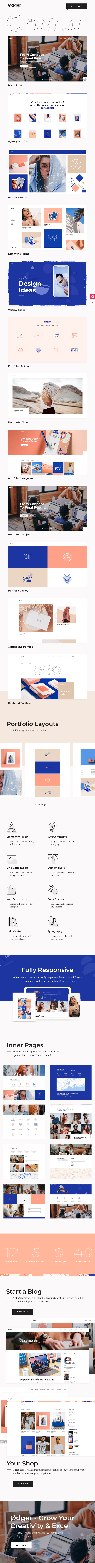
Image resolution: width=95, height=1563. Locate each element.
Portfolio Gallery (18, 590)
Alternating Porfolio (20, 646)
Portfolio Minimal (18, 366)
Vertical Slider (16, 309)
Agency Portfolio (18, 141)
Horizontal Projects (20, 534)
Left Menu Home (18, 253)
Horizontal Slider (18, 422)
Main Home (15, 85)
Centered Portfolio (19, 703)
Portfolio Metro (17, 197)
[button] (43, 804)
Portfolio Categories (20, 478)
